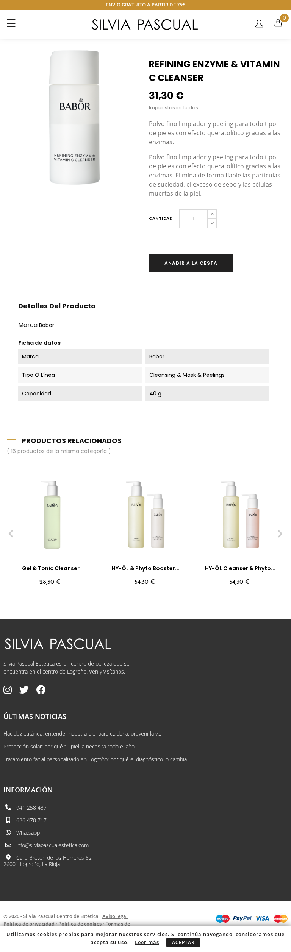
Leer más (147, 942)
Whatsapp (28, 832)
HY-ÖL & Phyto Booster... (146, 568)
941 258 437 (31, 807)
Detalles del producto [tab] (56, 306)
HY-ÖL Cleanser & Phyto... (240, 568)
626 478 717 (31, 820)
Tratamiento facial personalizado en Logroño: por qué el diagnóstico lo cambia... (96, 759)
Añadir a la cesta (190, 263)
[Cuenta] (259, 24)
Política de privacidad (29, 923)
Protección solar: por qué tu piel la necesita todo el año (69, 746)
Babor (46, 325)
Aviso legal (115, 916)
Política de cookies (80, 923)
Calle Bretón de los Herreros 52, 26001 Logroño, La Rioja (48, 861)
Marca (28, 324)
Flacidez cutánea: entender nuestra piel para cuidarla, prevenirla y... (82, 733)
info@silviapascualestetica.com (52, 845)
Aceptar (183, 942)
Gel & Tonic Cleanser (51, 568)
